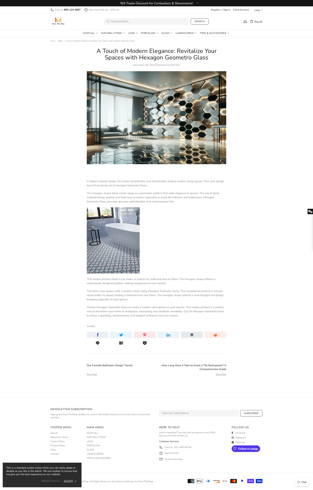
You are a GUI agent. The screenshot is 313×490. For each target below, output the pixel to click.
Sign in (226, 9)
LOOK (90, 441)
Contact (55, 454)
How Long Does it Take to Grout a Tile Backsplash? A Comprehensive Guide (194, 367)
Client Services (241, 9)
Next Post (221, 374)
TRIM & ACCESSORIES (99, 458)
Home (53, 41)
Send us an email (173, 459)
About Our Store (59, 437)
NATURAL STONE (96, 437)
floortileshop (58, 21)
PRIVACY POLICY (51, 481)
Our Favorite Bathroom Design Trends (110, 365)
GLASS (90, 449)
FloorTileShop (145, 481)
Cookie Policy (58, 441)
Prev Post (92, 374)
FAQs (53, 449)
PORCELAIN (93, 445)
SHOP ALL (92, 433)
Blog (60, 41)
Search (200, 21)
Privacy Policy (58, 445)
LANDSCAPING (95, 454)
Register (215, 9)
